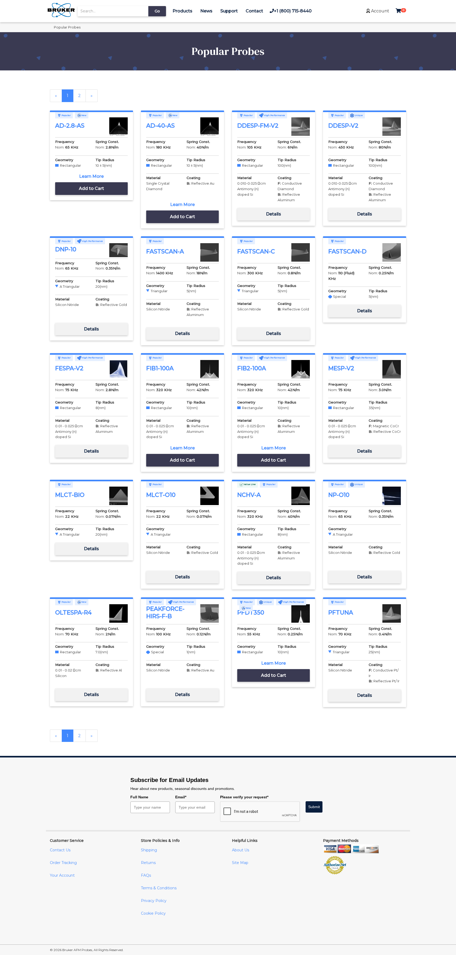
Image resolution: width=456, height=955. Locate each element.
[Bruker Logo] (61, 15)
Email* (180, 797)
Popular (66, 115)
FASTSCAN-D (347, 251)
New (83, 115)
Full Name (139, 797)
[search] (113, 11)
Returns (148, 862)
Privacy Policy (154, 900)
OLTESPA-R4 (73, 612)
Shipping (149, 850)
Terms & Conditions (159, 888)
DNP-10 (65, 249)
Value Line (249, 484)
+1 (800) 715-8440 (293, 10)
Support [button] (229, 10)
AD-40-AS (160, 125)
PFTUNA (340, 612)
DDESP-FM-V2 (257, 125)
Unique (358, 115)
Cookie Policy (153, 913)
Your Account (62, 875)
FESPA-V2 (69, 368)
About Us (240, 850)
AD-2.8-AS (69, 125)
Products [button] (182, 10)
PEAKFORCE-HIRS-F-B (165, 612)
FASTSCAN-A (165, 251)
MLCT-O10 (160, 494)
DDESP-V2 (343, 125)
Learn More (91, 176)
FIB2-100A (251, 368)
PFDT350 (250, 612)
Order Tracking (63, 862)
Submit (314, 807)
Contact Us (60, 850)
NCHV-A (249, 494)
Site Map (240, 862)
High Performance (274, 115)
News (206, 10)
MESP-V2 (341, 368)
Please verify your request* (244, 797)
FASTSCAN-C (256, 251)
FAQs (146, 875)
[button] (377, 10)
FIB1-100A (160, 368)
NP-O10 (338, 494)
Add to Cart (91, 188)
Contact (254, 10)
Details (273, 214)
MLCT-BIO (69, 494)
